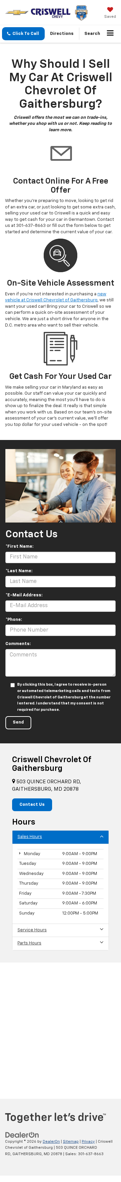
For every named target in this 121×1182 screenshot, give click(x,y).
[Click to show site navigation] (110, 34)
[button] (23, 33)
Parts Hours (29, 943)
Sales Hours (29, 837)
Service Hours (32, 930)
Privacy (88, 1141)
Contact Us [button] (32, 804)
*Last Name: (19, 571)
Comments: (18, 644)
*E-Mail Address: (24, 595)
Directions (62, 34)
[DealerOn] (22, 1135)
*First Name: (19, 546)
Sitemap (71, 1141)
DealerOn (51, 1141)
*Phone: (13, 620)
